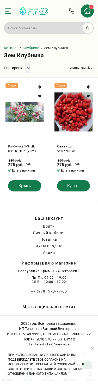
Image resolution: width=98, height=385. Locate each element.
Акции (49, 252)
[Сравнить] (39, 87)
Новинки (48, 239)
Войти (49, 226)
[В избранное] (39, 96)
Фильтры (78, 68)
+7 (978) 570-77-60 (49, 291)
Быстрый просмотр (24, 112)
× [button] (93, 348)
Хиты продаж (49, 246)
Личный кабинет (49, 233)
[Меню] (8, 11)
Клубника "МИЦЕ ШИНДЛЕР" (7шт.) (22, 148)
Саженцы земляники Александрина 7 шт (72, 148)
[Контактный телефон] (71, 11)
